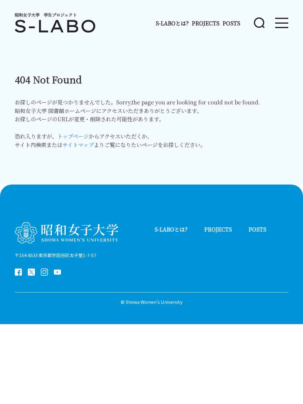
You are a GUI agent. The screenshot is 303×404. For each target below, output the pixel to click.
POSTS (231, 23)
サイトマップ (78, 144)
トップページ (73, 136)
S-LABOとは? (172, 23)
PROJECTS (206, 23)
